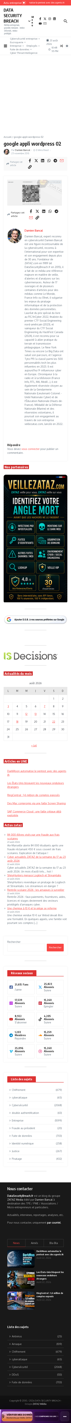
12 (26, 714)
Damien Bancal (22, 150)
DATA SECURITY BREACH (13, 15)
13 (36, 714)
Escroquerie (16, 42)
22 (53, 721)
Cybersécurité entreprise (24, 38)
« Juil (34, 745)
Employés (32, 45)
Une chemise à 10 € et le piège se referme (32, 908)
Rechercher (14, 941)
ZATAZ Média (39, 1404)
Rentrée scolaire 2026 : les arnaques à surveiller (35, 889)
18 (17, 721)
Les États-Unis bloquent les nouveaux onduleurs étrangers (50, 1275)
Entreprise (15, 45)
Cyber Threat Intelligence (24, 52)
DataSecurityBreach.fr (20, 1195)
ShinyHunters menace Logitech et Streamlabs (34, 875)
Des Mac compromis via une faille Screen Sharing (36, 803)
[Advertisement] (35, 97)
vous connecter (30, 448)
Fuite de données (19, 49)
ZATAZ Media (15, 1199)
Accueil (7, 136)
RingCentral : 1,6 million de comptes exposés (33, 795)
